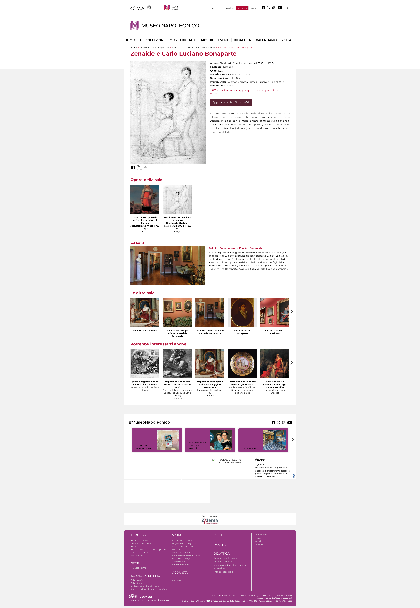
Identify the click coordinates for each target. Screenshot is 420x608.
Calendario (266, 40)
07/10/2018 (272, 471)
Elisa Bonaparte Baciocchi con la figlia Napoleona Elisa (274, 384)
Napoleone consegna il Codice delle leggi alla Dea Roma (210, 384)
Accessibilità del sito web (271, 601)
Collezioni (155, 40)
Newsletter (137, 555)
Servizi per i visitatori (183, 546)
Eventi (224, 40)
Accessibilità (179, 561)
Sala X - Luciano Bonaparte (242, 332)
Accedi (254, 8)
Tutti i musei (224, 8)
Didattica (242, 40)
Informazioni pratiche (183, 540)
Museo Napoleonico (170, 26)
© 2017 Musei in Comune (193, 601)
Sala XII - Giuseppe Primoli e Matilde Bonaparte (177, 333)
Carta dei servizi (139, 552)
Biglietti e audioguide (184, 543)
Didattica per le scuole (225, 558)
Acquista (242, 8)
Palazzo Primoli (139, 567)
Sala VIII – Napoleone (145, 330)
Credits (253, 601)
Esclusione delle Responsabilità (234, 601)
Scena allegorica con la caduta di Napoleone (145, 383)
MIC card (177, 549)
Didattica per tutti (223, 561)
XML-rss (288, 601)
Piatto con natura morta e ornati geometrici (242, 383)
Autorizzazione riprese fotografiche (149, 589)
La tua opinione (180, 564)
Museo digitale (183, 40)
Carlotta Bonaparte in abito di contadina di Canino (145, 220)
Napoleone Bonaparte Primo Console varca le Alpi (177, 384)
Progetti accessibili (223, 571)
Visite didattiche (181, 552)
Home (133, 47)
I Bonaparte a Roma (141, 543)
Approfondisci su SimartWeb (231, 102)
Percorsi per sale (160, 47)
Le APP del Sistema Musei (143, 447)
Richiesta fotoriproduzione (145, 586)
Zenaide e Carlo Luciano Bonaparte (177, 218)
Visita (286, 40)
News (258, 538)
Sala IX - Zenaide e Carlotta (275, 332)
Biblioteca (136, 583)
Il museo (133, 40)
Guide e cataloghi (181, 558)
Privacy (213, 601)
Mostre (207, 40)
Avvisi (258, 541)
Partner (259, 544)
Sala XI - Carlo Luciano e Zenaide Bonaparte (193, 47)
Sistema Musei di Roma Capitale (148, 549)
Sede (135, 563)
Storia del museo (140, 540)
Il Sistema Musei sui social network (198, 445)
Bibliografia (137, 580)
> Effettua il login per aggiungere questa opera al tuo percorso (244, 92)
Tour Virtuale (249, 448)
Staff (133, 546)
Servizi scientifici (146, 575)
